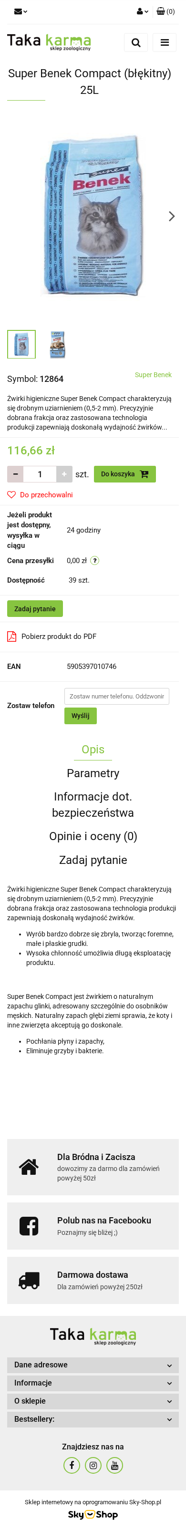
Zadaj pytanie (35, 609)
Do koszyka (118, 474)
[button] (166, 12)
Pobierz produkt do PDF (58, 636)
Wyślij (81, 715)
